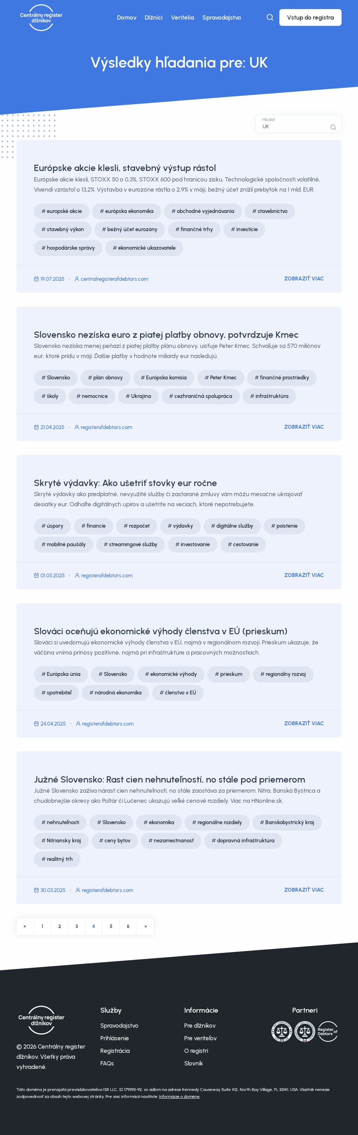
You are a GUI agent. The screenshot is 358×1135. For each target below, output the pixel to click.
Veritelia (182, 17)
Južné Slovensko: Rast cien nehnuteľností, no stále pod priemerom (169, 779)
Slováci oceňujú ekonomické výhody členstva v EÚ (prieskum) (160, 631)
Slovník (193, 1063)
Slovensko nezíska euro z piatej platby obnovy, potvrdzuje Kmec (166, 334)
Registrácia (115, 1050)
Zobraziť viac (304, 279)
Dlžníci (154, 17)
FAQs (107, 1063)
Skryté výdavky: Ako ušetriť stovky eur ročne (125, 482)
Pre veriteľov (200, 1038)
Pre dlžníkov (200, 1025)
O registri (196, 1050)
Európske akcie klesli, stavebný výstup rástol (125, 167)
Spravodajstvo (221, 17)
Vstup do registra (310, 17)
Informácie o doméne (179, 1096)
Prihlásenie (114, 1038)
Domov (126, 17)
